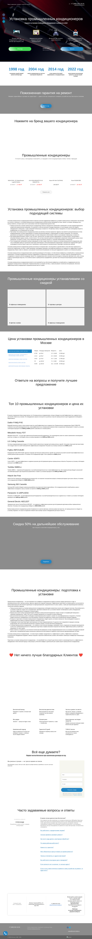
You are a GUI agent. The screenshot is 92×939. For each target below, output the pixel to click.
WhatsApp (19, 49)
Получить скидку (71, 790)
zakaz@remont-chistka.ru (56, 905)
